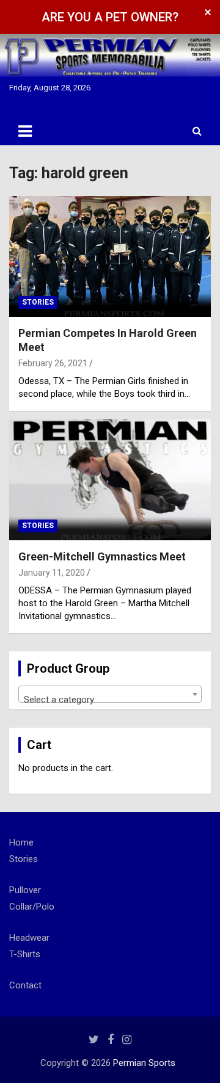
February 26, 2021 (52, 363)
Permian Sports (144, 1062)
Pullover (25, 890)
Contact (25, 985)
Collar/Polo (31, 906)
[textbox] (110, 699)
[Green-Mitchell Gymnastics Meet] (110, 479)
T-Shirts (24, 954)
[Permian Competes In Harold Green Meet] (110, 256)
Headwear (29, 937)
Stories (38, 302)
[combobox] (110, 694)
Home (21, 842)
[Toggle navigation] (25, 131)
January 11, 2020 (51, 573)
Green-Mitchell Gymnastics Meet (102, 556)
